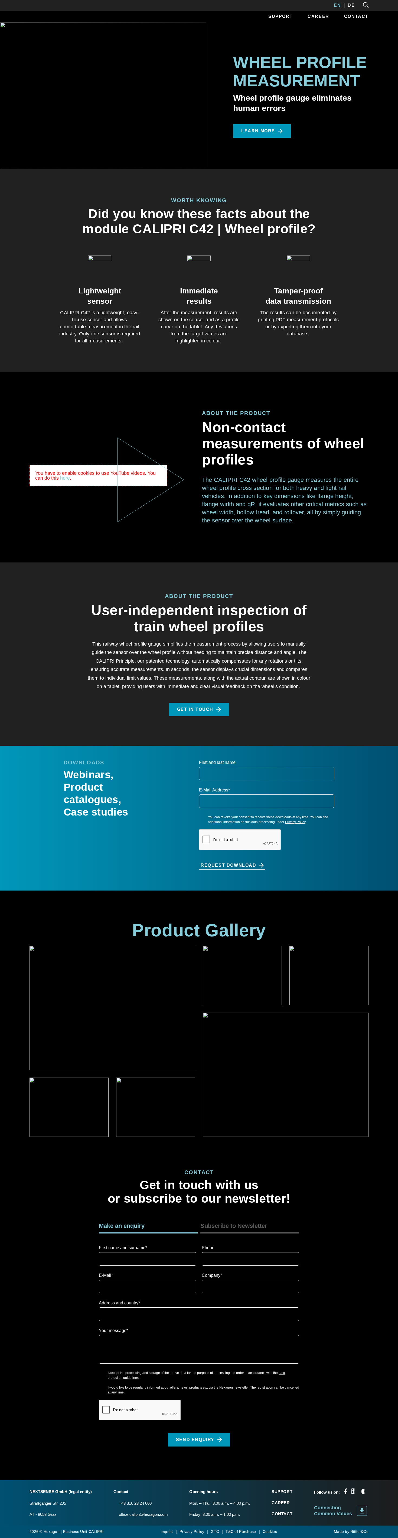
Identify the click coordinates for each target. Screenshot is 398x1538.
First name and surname (123, 1247)
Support (280, 16)
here (65, 478)
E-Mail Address (214, 790)
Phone (208, 1247)
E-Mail (106, 1275)
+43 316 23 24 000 (135, 1503)
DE (351, 5)
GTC (215, 1531)
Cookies (270, 1531)
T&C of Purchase (241, 1531)
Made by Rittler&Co (351, 1531)
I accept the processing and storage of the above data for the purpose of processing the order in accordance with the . (196, 1375)
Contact (356, 16)
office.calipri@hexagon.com (143, 1514)
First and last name (217, 762)
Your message (113, 1330)
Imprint (167, 1531)
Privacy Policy (295, 822)
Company (212, 1275)
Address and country (119, 1303)
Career (318, 16)
